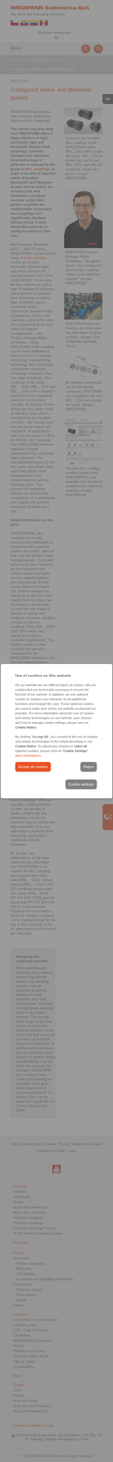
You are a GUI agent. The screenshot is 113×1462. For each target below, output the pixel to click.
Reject (88, 767)
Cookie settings (81, 784)
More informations (28, 755)
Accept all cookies (33, 767)
